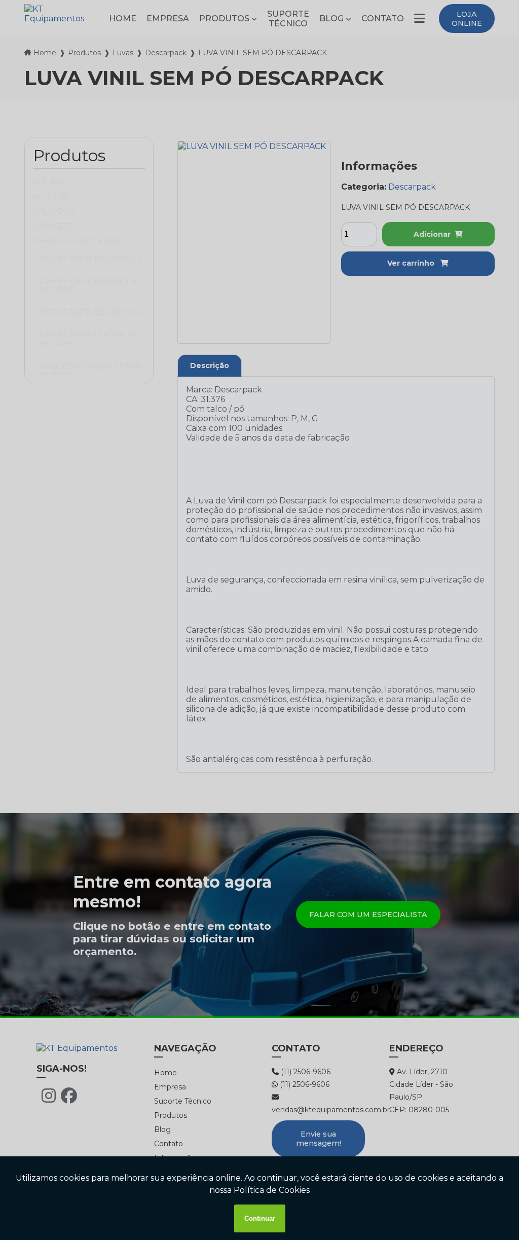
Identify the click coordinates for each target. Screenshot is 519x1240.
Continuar (259, 1218)
